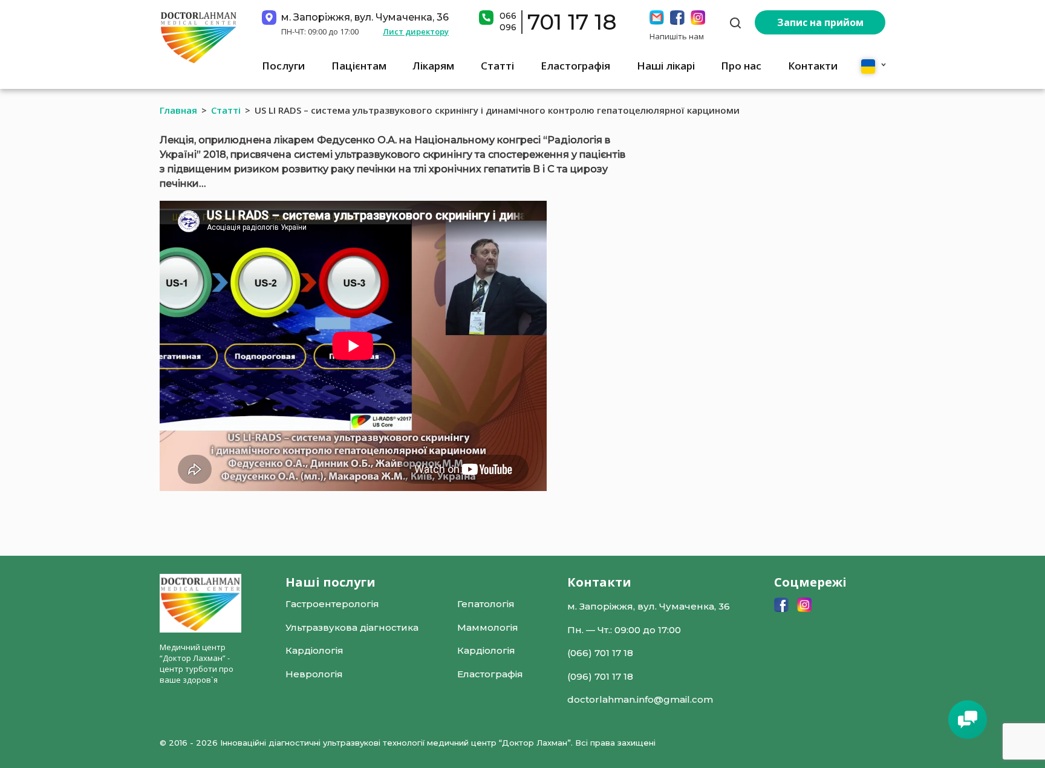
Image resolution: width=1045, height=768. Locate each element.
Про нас (741, 66)
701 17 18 (572, 21)
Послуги (283, 66)
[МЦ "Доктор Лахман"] (199, 36)
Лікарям (433, 66)
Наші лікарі (666, 66)
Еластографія (575, 66)
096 (508, 27)
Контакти (813, 66)
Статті (497, 66)
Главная (178, 110)
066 (508, 15)
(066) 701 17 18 (600, 653)
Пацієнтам (358, 66)
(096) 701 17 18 (600, 676)
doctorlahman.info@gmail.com (640, 699)
